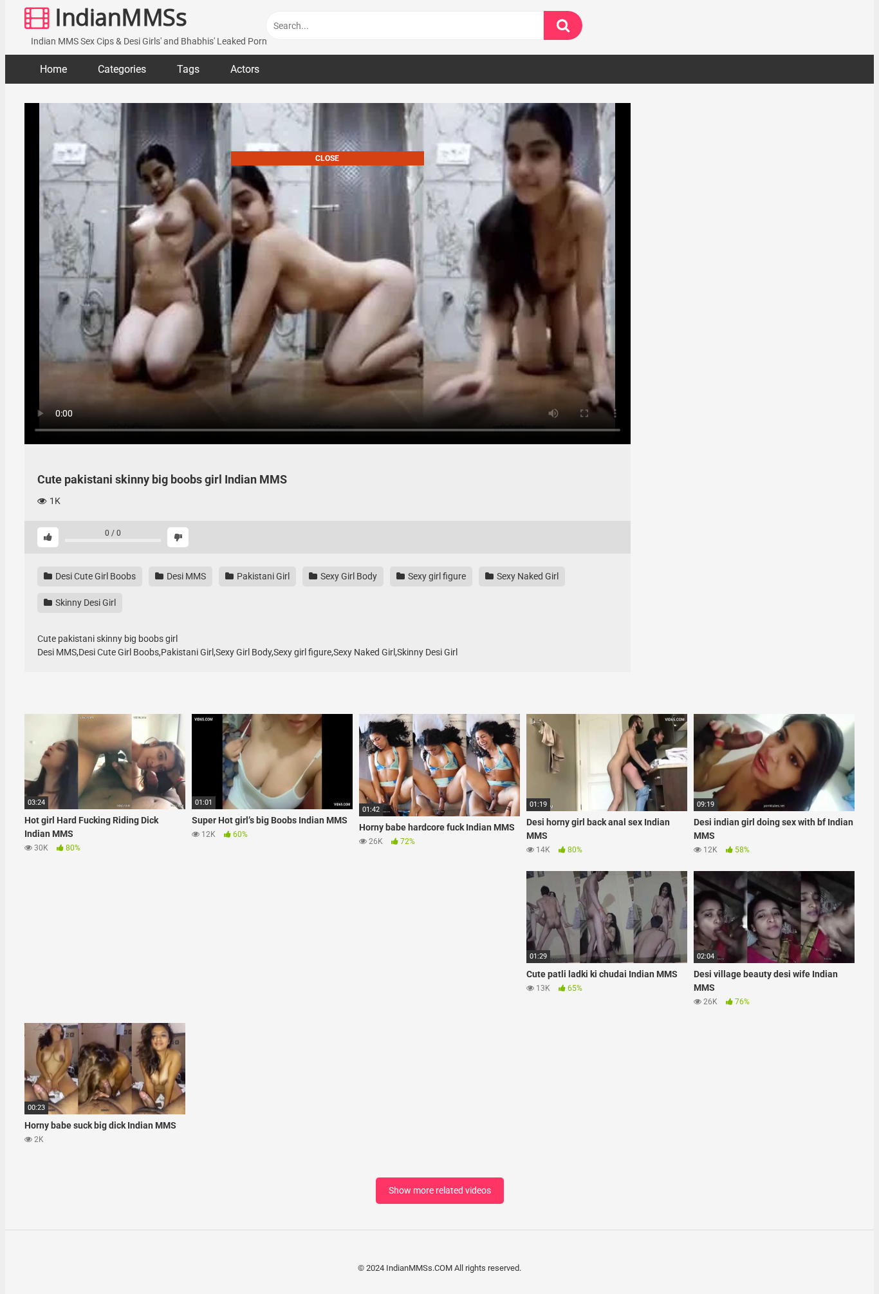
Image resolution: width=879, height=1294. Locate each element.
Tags (188, 69)
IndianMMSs (118, 17)
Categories (122, 69)
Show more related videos (440, 1190)
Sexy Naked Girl (527, 576)
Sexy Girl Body (348, 576)
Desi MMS (185, 576)
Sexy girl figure (436, 576)
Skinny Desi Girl (84, 602)
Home (53, 69)
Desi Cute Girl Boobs (94, 576)
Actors (244, 69)
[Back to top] (836, 1255)
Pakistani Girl (262, 576)
